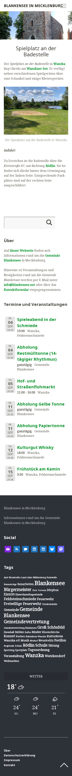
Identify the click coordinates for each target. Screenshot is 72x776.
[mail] (8, 549)
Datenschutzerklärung (19, 755)
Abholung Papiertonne (41, 425)
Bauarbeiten (25, 584)
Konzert (9, 636)
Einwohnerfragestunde (29, 594)
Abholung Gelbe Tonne (41, 404)
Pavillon (60, 640)
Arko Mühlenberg (36, 577)
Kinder (36, 632)
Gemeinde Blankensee (23, 612)
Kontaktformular (16, 290)
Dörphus (53, 590)
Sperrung (9, 650)
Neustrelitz (46, 640)
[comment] (25, 549)
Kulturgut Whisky (35, 447)
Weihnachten (11, 661)
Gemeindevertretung (26, 621)
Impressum (12, 760)
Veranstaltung (14, 656)
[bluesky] (52, 549)
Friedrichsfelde (49, 604)
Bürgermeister (17, 589)
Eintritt (9, 594)
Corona (42, 590)
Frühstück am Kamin (38, 469)
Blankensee (50, 583)
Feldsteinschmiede (20, 598)
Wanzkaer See (37, 68)
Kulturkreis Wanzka (36, 636)
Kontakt (9, 765)
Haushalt (9, 632)
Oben (64, 765)
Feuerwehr (45, 599)
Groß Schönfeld (51, 627)
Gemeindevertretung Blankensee (20, 627)
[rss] (16, 549)
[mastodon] (61, 549)
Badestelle (51, 577)
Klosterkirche (51, 632)
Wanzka (59, 64)
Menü (63, 6)
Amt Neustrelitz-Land (15, 577)
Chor (34, 590)
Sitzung (53, 645)
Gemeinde (11, 609)
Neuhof (34, 640)
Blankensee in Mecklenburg (33, 5)
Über (7, 750)
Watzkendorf (55, 656)
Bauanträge (10, 584)
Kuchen (20, 636)
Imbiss (19, 632)
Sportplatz (21, 650)
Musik (25, 640)
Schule (41, 645)
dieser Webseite (21, 250)
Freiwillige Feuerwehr (22, 603)
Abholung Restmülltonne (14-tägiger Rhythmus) (37, 353)
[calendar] (34, 549)
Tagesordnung (39, 650)
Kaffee (28, 632)
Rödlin (50, 166)
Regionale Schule (13, 645)
